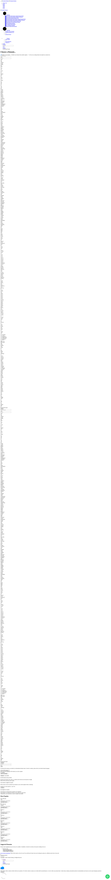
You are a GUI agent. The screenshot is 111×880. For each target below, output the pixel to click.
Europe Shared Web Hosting (11, 26)
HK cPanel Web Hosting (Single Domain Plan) (15, 15)
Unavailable (3, 800)
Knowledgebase (8, 41)
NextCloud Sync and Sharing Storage (13, 22)
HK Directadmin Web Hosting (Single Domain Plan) (16, 19)
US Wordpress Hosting (10, 25)
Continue (2, 787)
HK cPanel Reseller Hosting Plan (12, 18)
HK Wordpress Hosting (10, 23)
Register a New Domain (9, 31)
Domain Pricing (8, 34)
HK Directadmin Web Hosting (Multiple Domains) (15, 20)
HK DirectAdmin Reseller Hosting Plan (13, 21)
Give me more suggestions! (5, 853)
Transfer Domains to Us (9, 32)
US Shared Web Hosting (10, 24)
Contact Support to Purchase (8, 851)
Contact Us (7, 42)
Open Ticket (7, 39)
